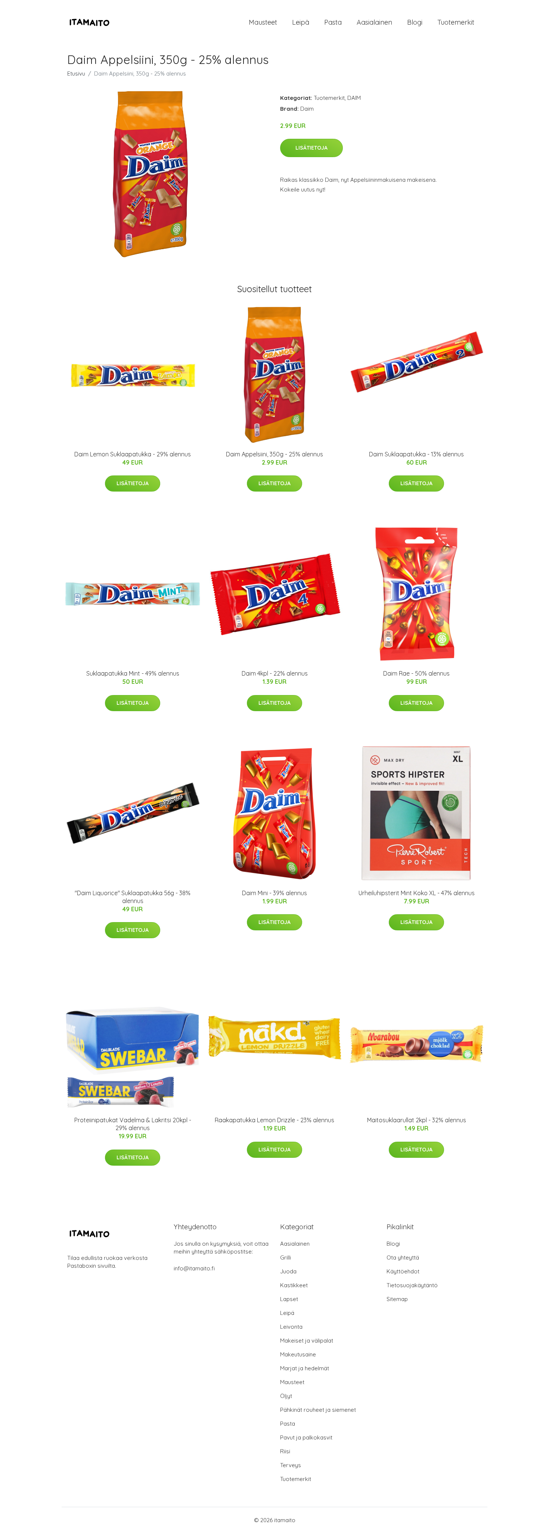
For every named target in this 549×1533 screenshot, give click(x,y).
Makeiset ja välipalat (306, 1340)
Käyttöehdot (403, 1271)
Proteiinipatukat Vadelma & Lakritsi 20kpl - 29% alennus (132, 1124)
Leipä (300, 22)
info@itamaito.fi (194, 1268)
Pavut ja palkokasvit (306, 1437)
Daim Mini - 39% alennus (274, 893)
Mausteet (263, 22)
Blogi (414, 22)
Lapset (289, 1299)
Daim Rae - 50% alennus (416, 673)
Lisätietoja (311, 147)
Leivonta (291, 1326)
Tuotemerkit (455, 22)
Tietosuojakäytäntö (412, 1285)
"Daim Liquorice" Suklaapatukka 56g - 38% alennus (132, 897)
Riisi (285, 1451)
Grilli (285, 1257)
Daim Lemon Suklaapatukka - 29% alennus (132, 454)
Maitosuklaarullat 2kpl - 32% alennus (416, 1120)
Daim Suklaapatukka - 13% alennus (416, 454)
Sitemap (397, 1299)
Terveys (290, 1465)
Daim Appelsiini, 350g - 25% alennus (274, 454)
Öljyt (286, 1395)
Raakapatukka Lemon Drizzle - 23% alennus (274, 1120)
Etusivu (76, 73)
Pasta (333, 22)
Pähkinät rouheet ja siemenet (318, 1409)
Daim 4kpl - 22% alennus (275, 673)
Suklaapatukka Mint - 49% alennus (132, 673)
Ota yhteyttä (403, 1257)
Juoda (288, 1271)
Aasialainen (374, 22)
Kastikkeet (294, 1285)
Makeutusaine (298, 1354)
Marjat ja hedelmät (304, 1368)
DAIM (354, 97)
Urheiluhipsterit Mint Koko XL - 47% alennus (417, 893)
